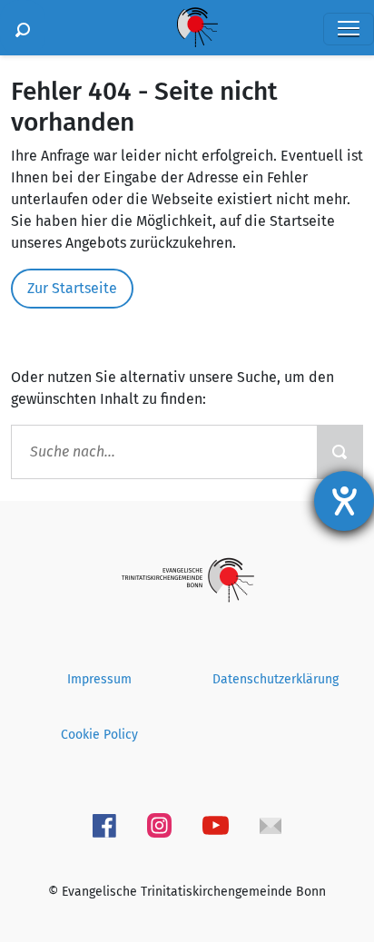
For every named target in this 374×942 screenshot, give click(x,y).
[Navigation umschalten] (348, 29)
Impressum (99, 679)
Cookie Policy (99, 734)
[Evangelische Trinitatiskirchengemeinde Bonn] (187, 579)
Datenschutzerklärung (275, 679)
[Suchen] (22, 27)
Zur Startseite (72, 288)
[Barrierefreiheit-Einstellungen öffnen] (344, 501)
